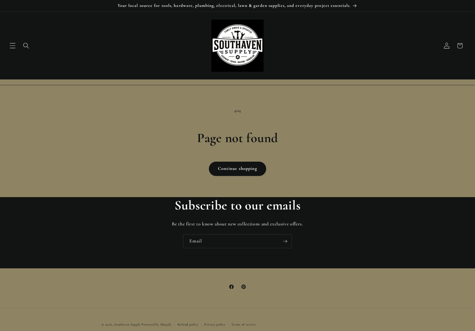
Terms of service (243, 324)
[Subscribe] (285, 241)
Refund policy (188, 324)
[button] (12, 45)
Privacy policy (214, 324)
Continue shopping (237, 168)
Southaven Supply (128, 324)
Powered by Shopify (157, 324)
